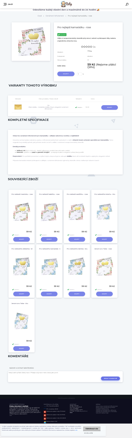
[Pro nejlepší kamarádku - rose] (31, 23)
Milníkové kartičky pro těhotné (106, 410)
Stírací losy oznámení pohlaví (105, 407)
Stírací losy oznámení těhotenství (107, 406)
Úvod (39, 16)
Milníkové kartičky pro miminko (106, 411)
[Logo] (66, 4)
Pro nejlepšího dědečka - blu (22, 248)
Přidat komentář (110, 378)
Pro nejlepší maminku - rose (22, 194)
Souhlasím (88, 433)
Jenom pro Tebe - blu (19, 303)
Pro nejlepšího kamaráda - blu (50, 248)
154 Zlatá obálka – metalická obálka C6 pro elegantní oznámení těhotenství (48, 107)
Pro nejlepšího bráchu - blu (104, 194)
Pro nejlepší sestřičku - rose (77, 194)
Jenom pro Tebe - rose (103, 248)
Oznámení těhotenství (55, 16)
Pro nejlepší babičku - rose (49, 194)
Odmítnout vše (92, 429)
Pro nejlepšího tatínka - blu (77, 248)
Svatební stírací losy (102, 408)
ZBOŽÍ (10, 4)
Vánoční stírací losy (102, 413)
